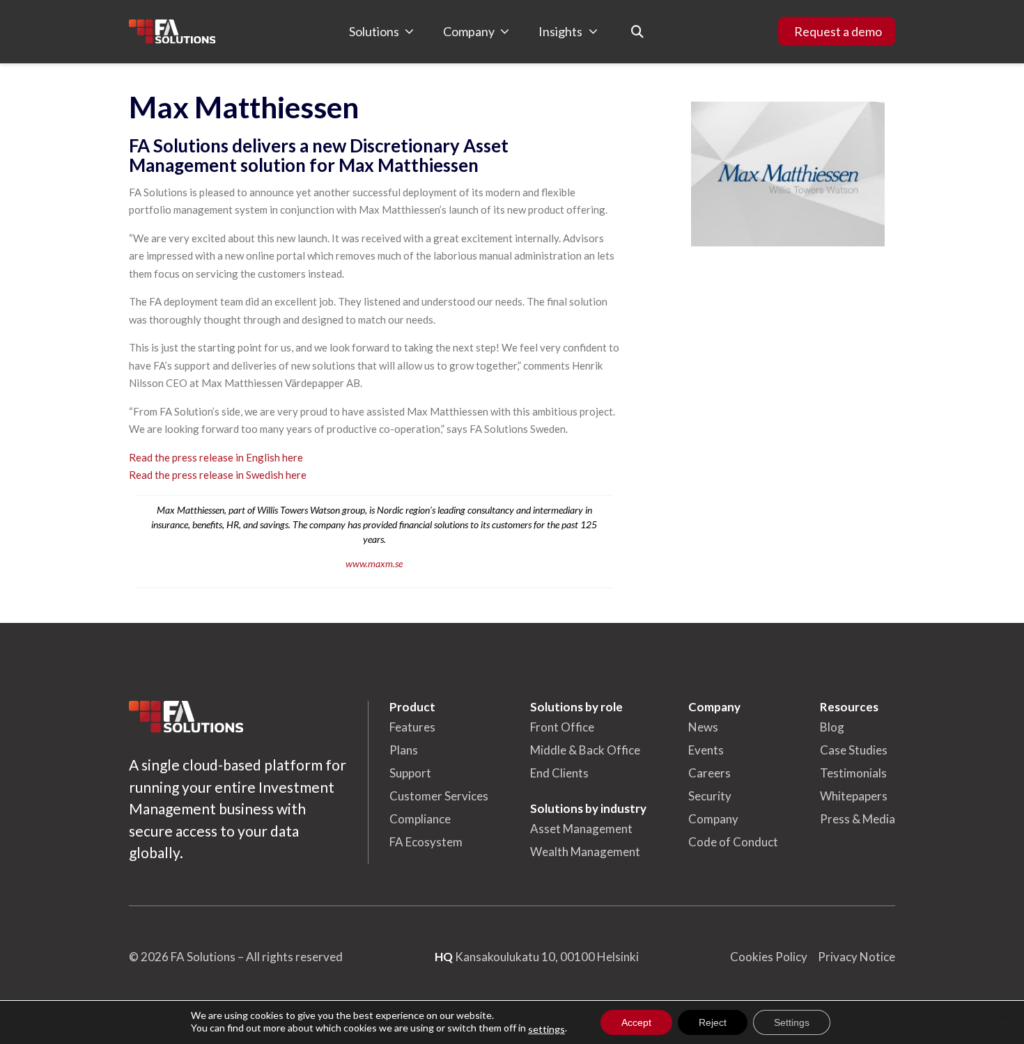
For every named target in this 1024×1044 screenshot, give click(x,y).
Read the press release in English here (216, 457)
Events (706, 750)
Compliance (420, 819)
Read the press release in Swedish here (218, 474)
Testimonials (853, 773)
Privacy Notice (856, 956)
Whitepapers (853, 796)
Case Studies (853, 750)
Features (412, 727)
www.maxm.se (374, 563)
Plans (403, 750)
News (703, 727)
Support (410, 773)
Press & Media (857, 819)
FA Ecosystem (426, 842)
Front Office (562, 727)
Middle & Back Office (585, 750)
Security (709, 796)
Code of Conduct (733, 842)
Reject (713, 1022)
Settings (791, 1022)
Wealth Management (585, 851)
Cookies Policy (768, 956)
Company (713, 819)
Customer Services (438, 796)
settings (546, 1029)
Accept (636, 1022)
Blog (832, 727)
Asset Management (581, 828)
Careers (709, 773)
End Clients (559, 773)
